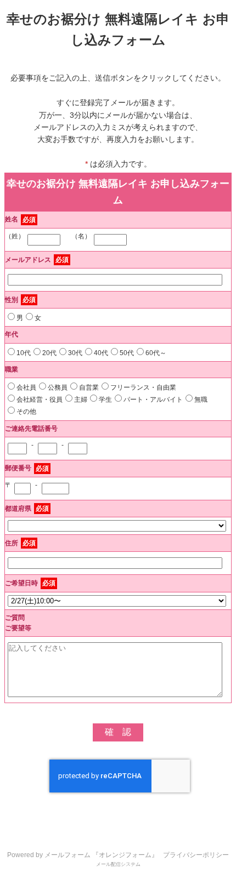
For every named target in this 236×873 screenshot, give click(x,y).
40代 (101, 353)
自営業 (89, 387)
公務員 (58, 387)
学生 (105, 399)
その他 (26, 411)
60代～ (155, 353)
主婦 (80, 399)
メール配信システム (118, 864)
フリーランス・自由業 (143, 387)
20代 (49, 353)
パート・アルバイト (153, 399)
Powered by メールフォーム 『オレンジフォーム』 (82, 855)
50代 (127, 353)
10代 (23, 353)
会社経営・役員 (39, 399)
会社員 (26, 387)
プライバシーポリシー (196, 855)
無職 (200, 399)
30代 (75, 353)
